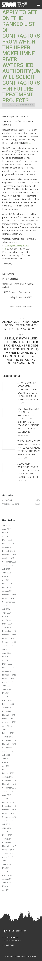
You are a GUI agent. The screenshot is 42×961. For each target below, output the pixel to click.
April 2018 (6, 831)
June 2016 (6, 883)
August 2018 (7, 821)
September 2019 (9, 788)
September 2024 (9, 602)
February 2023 (8, 667)
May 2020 (6, 762)
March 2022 (7, 700)
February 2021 (8, 733)
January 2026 (8, 547)
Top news (18, 306)
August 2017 (7, 857)
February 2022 (8, 704)
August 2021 (7, 726)
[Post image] (8, 386)
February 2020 (8, 773)
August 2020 (7, 751)
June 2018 (6, 828)
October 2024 (8, 598)
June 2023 (6, 653)
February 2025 (8, 587)
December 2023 (9, 631)
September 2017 (9, 853)
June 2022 (6, 689)
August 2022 (7, 682)
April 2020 (6, 766)
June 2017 (6, 864)
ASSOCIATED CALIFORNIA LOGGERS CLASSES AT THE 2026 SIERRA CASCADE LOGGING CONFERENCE (29, 470)
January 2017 (8, 879)
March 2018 (7, 835)
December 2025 (9, 551)
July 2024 (6, 609)
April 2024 (6, 620)
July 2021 (6, 729)
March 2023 (7, 664)
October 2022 (8, 678)
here (29, 143)
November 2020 (9, 744)
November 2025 (9, 554)
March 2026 (7, 540)
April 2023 (6, 660)
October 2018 (8, 813)
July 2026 (6, 525)
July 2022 (6, 686)
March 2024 (7, 624)
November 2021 (9, 715)
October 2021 (8, 718)
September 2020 (9, 748)
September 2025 (9, 562)
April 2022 (6, 697)
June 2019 (6, 795)
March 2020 (7, 770)
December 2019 (9, 780)
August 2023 (7, 646)
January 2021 (8, 737)
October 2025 (8, 558)
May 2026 (6, 533)
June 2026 (6, 529)
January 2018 (8, 839)
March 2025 (7, 584)
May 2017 (6, 868)
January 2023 (8, 671)
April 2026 (6, 536)
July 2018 (6, 824)
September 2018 (9, 817)
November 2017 (9, 846)
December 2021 (9, 711)
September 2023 (9, 642)
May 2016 (6, 886)
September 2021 (9, 722)
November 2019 (9, 784)
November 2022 (9, 675)
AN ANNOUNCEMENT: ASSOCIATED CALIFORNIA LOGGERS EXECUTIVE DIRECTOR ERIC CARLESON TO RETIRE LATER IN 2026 (28, 391)
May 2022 (6, 693)
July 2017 (6, 861)
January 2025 (8, 591)
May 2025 (6, 576)
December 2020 (9, 740)
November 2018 (9, 810)
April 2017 (6, 872)
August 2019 (7, 791)
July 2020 (6, 755)
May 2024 (6, 616)
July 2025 (6, 569)
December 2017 (9, 842)
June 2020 (6, 759)
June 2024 (6, 613)
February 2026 (8, 544)
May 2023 (6, 657)
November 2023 (9, 635)
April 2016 (6, 890)
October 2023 (8, 638)
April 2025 (6, 580)
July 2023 (6, 649)
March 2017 (7, 875)
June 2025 (6, 573)
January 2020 (8, 777)
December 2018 (9, 806)
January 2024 (8, 627)
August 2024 (7, 605)
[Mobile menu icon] (38, 4)
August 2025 (7, 565)
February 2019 (8, 802)
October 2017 (8, 850)
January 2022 (8, 708)
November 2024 (9, 595)
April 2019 (6, 799)
